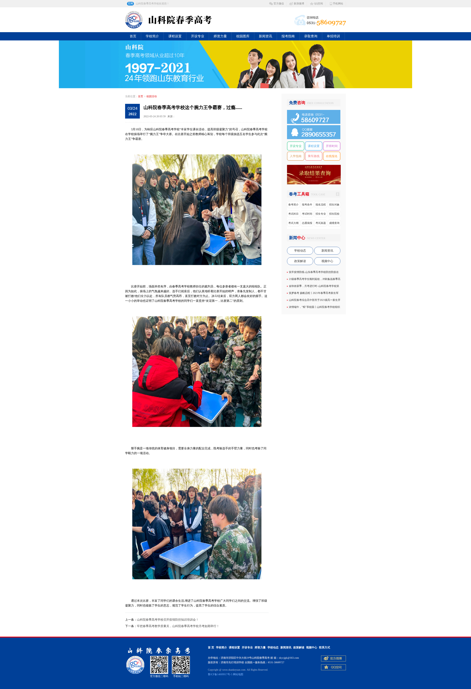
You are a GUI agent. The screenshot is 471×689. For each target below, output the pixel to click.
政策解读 (300, 261)
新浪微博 (299, 3)
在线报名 (332, 156)
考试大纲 (293, 223)
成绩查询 (334, 223)
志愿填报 (307, 223)
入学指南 (296, 156)
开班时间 (332, 146)
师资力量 (220, 36)
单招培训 (333, 36)
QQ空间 (318, 3)
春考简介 (293, 204)
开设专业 (197, 36)
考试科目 (293, 213)
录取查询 (310, 36)
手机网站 (338, 3)
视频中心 (327, 261)
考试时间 (307, 213)
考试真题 (321, 223)
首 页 (211, 647)
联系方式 (324, 647)
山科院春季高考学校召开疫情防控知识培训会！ (168, 619)
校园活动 (151, 96)
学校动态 (300, 250)
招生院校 (334, 213)
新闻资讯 (265, 36)
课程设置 (175, 36)
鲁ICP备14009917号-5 (220, 674)
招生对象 (334, 204)
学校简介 (152, 36)
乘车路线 (314, 156)
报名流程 (321, 204)
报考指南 (288, 36)
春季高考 (208, 600)
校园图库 (242, 36)
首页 (133, 36)
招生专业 (321, 213)
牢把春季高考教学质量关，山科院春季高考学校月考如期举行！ (178, 626)
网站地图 (238, 674)
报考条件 (307, 204)
